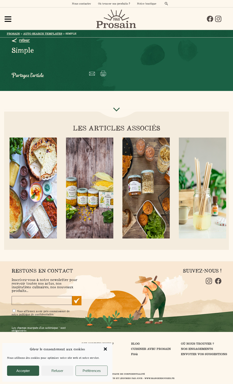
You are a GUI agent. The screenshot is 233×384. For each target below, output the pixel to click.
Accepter (23, 371)
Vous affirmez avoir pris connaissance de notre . (41, 312)
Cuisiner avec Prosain (151, 349)
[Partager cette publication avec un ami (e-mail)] (93, 73)
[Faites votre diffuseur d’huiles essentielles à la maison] (201, 188)
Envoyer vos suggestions (204, 354)
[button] (105, 349)
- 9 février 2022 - (145, 187)
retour (24, 40)
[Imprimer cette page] (104, 73)
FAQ (134, 354)
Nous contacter (81, 3)
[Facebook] (210, 19)
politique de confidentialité (36, 314)
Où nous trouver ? (197, 343)
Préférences (92, 371)
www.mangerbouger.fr (159, 378)
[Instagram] (218, 19)
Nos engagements (197, 349)
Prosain (13, 33)
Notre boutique (146, 3)
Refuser (57, 371)
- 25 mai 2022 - (201, 187)
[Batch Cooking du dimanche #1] (32, 188)
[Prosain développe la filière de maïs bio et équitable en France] (88, 188)
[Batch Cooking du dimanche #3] (145, 188)
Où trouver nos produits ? (114, 3)
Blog (135, 343)
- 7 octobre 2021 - (32, 187)
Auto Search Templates (42, 33)
